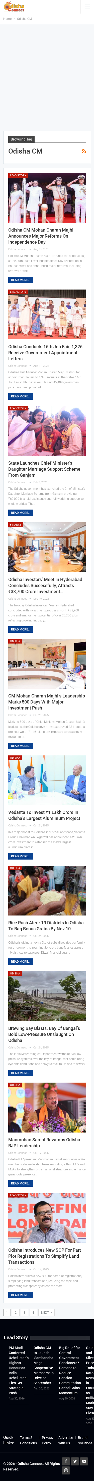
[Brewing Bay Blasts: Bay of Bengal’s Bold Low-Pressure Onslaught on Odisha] (47, 996)
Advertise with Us (65, 1440)
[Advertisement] (47, 78)
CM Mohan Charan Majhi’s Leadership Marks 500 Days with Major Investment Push (46, 702)
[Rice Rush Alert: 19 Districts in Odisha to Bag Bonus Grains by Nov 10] (47, 890)
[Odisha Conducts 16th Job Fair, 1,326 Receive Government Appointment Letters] (47, 314)
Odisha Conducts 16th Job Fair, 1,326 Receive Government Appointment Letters (45, 352)
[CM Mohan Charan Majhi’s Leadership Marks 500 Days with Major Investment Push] (47, 664)
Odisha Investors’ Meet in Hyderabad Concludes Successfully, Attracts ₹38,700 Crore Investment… (45, 585)
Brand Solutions (85, 1440)
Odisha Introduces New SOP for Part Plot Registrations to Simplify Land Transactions (44, 1256)
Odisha (15, 641)
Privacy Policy (47, 1440)
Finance (15, 524)
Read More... (20, 280)
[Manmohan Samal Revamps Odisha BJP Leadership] (47, 1107)
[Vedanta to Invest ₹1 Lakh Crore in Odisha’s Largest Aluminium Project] (47, 780)
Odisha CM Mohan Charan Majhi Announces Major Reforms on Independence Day (40, 236)
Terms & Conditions (28, 1440)
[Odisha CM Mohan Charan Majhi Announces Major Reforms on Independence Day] (47, 198)
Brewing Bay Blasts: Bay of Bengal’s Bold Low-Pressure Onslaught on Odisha (44, 1034)
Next (45, 1312)
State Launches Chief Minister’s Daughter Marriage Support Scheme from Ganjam (44, 469)
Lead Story (18, 175)
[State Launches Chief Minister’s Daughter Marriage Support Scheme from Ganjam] (47, 431)
